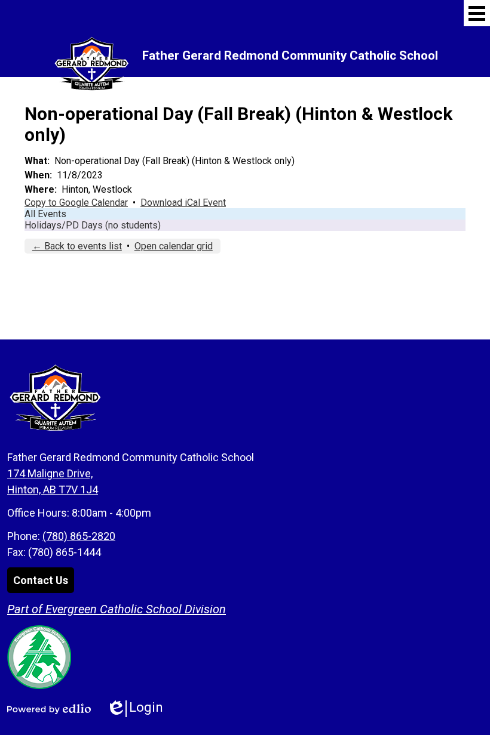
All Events (45, 214)
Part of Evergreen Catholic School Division (116, 609)
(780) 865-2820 (78, 536)
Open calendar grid (173, 246)
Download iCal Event (183, 202)
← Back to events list (77, 246)
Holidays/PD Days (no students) (92, 225)
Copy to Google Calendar (76, 202)
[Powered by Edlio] (49, 709)
